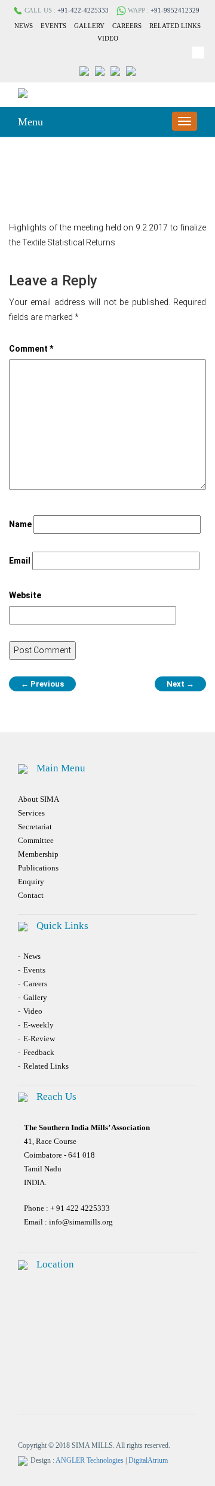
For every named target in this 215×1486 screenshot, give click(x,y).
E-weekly (38, 1024)
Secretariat (35, 826)
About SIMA (38, 799)
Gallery (89, 25)
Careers (127, 25)
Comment (31, 348)
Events (53, 25)
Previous (42, 683)
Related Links (175, 25)
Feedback (38, 1052)
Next (180, 683)
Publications (38, 867)
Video (107, 38)
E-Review (39, 1038)
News (23, 25)
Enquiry (31, 881)
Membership (38, 854)
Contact (31, 895)
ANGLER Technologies (90, 1460)
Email (19, 560)
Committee (36, 840)
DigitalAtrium (148, 1460)
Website (25, 595)
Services (31, 812)
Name (20, 524)
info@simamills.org (81, 1221)
